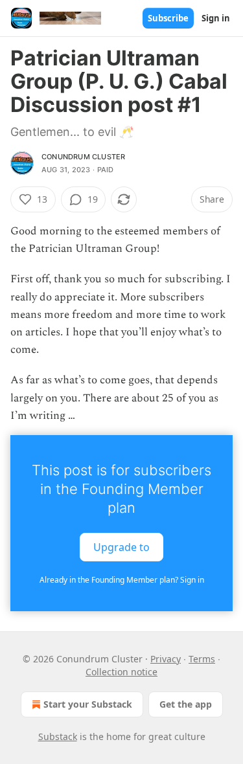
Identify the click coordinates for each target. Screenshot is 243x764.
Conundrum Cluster (83, 156)
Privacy (165, 659)
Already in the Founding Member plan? (122, 579)
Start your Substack (87, 704)
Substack (57, 736)
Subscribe (168, 18)
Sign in (216, 18)
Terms (202, 659)
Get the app (185, 704)
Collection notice (121, 672)
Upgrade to (121, 547)
